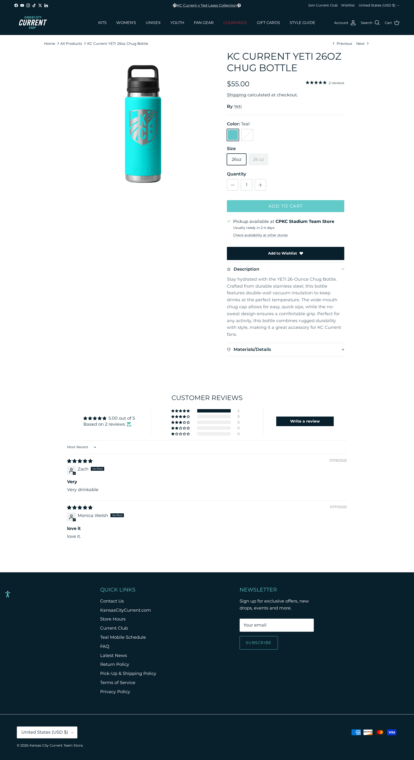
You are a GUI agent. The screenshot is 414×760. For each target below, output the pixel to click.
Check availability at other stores (260, 235)
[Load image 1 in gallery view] (143, 124)
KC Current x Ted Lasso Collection (207, 5)
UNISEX (153, 22)
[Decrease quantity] (232, 185)
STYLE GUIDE (302, 22)
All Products (71, 43)
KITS (102, 22)
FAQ (104, 646)
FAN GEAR (204, 22)
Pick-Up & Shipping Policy (128, 673)
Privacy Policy (115, 691)
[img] (79, 461)
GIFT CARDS (268, 22)
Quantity (236, 174)
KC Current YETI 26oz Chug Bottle (117, 43)
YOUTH (177, 22)
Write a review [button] (305, 421)
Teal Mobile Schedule (123, 637)
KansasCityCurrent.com (125, 610)
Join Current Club (323, 5)
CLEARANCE (235, 22)
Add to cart (286, 206)
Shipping (236, 95)
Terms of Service (117, 682)
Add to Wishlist (282, 253)
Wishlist (348, 5)
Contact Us (112, 601)
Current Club (114, 628)
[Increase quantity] (260, 185)
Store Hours (113, 619)
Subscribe (259, 642)
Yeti (238, 106)
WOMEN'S (126, 22)
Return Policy (114, 664)
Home (49, 43)
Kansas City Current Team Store (56, 745)
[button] (180, 410)
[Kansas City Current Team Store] (33, 23)
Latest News (113, 655)
